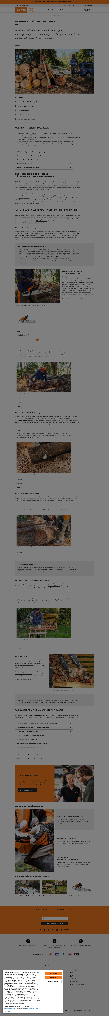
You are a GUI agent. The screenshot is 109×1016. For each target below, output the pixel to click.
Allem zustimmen (53, 973)
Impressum (7, 1011)
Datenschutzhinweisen (10, 1008)
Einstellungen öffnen (53, 981)
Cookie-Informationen (33, 1008)
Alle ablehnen (53, 977)
